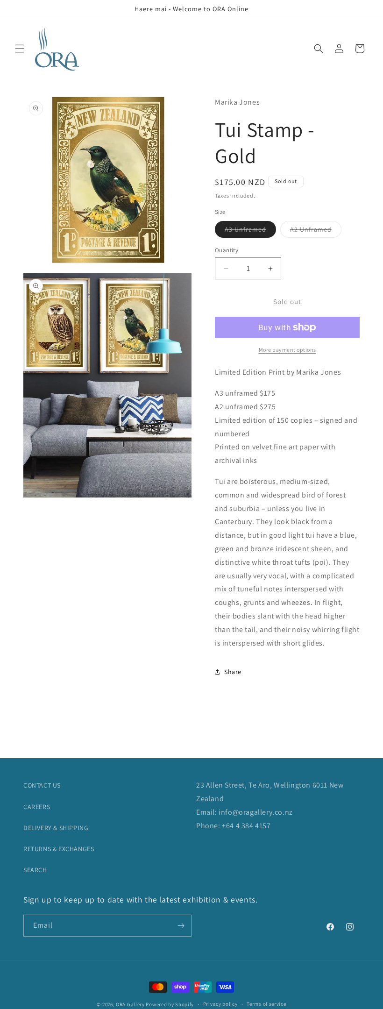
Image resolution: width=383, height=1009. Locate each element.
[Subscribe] (180, 926)
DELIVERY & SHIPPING (55, 828)
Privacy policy (220, 1004)
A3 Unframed (250, 231)
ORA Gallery (130, 1004)
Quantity (226, 250)
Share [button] (232, 672)
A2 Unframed (315, 231)
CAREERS (36, 807)
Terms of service (266, 1004)
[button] (19, 48)
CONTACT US (42, 785)
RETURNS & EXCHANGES (58, 849)
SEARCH (35, 870)
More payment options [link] (287, 349)
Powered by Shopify (170, 1004)
